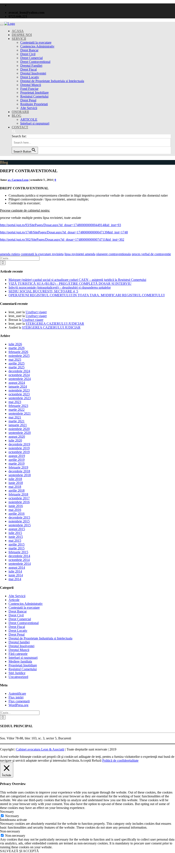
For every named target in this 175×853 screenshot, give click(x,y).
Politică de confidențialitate (120, 760)
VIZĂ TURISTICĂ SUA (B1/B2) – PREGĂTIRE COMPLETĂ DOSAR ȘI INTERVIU (70, 283)
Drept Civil (27, 54)
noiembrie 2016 (19, 502)
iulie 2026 (15, 344)
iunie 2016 (16, 506)
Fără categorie (18, 654)
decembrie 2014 (19, 556)
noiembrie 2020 (19, 429)
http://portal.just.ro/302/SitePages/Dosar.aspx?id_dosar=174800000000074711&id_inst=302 (62, 239)
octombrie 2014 (19, 560)
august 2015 (17, 529)
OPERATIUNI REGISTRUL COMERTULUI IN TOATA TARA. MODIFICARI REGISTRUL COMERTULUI (87, 295)
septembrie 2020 (20, 433)
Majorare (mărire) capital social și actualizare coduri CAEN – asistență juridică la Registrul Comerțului (77, 280)
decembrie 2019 (19, 444)
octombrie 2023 (19, 394)
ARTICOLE (28, 119)
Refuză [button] (96, 760)
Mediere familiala (20, 661)
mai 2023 (15, 402)
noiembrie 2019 (19, 448)
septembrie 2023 (20, 398)
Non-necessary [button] (10, 831)
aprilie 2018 (17, 490)
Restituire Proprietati (34, 104)
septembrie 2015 (20, 525)
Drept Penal (28, 100)
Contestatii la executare (35, 42)
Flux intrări (16, 697)
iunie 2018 (16, 483)
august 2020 (17, 436)
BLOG (16, 115)
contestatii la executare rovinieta (42, 254)
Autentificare (17, 693)
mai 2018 (15, 486)
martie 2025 (17, 367)
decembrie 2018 (19, 471)
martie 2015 (17, 548)
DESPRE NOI (22, 35)
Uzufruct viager (36, 312)
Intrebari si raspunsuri (34, 123)
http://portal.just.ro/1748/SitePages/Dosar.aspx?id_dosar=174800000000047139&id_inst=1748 (64, 232)
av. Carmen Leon (18, 179)
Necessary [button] (7, 811)
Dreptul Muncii (30, 85)
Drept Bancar (29, 50)
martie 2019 (17, 463)
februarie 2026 (18, 352)
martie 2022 (17, 409)
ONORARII (20, 112)
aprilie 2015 (17, 544)
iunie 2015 (16, 537)
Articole (14, 600)
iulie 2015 (15, 533)
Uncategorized (18, 677)
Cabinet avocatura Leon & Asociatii (40, 749)
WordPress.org (18, 705)
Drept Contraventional (35, 62)
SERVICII (19, 38)
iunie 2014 (16, 575)
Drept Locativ (29, 77)
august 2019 (17, 456)
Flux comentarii (19, 701)
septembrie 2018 (20, 475)
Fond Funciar (29, 88)
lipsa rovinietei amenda (79, 254)
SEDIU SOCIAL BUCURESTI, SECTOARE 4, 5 (43, 291)
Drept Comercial (31, 58)
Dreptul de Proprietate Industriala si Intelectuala (52, 81)
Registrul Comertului (34, 96)
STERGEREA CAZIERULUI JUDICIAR (55, 323)
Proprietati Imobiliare (34, 92)
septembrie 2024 (20, 379)
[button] (14, 132)
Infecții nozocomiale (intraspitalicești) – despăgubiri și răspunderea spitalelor (60, 287)
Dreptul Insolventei (33, 73)
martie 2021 (17, 421)
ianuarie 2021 (18, 425)
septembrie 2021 (20, 413)
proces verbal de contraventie (151, 254)
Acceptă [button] (85, 760)
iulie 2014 (15, 571)
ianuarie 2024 (18, 386)
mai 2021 (15, 417)
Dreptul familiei (19, 642)
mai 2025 (15, 359)
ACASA (18, 31)
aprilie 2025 (17, 363)
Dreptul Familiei (31, 65)
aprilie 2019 (17, 459)
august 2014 (17, 567)
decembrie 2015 (19, 517)
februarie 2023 (18, 406)
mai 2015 (15, 540)
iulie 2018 (15, 479)
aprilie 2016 (17, 513)
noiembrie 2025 (19, 356)
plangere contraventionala (113, 254)
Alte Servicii (28, 108)
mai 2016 (15, 510)
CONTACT (20, 127)
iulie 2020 (15, 440)
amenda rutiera (10, 254)
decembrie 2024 (19, 371)
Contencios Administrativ (37, 46)
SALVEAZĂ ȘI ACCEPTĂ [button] (19, 851)
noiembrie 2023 (19, 390)
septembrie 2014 (20, 563)
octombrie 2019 (19, 452)
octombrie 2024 (19, 375)
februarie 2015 (18, 552)
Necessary (12, 816)
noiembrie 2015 (19, 521)
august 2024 (17, 382)
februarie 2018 (18, 494)
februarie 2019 (18, 467)
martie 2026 (17, 348)
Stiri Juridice (17, 673)
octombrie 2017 (19, 498)
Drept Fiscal (28, 69)
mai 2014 (15, 579)
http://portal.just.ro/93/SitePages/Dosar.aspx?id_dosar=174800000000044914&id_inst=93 (60, 225)
